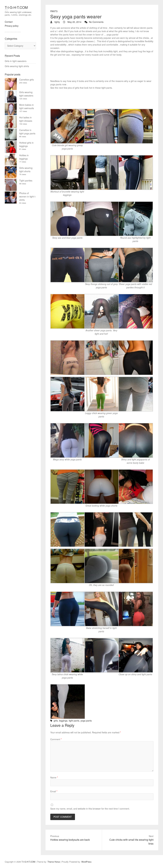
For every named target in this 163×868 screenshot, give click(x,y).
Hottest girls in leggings (26, 144)
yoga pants (86, 720)
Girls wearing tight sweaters (26, 94)
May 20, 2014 (74, 21)
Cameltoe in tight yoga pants (27, 131)
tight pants (74, 720)
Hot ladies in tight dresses (25, 119)
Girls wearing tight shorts (25, 169)
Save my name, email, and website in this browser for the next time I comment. (90, 808)
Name (54, 777)
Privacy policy (11, 25)
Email (53, 791)
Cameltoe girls (26, 79)
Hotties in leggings (24, 157)
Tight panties (25, 180)
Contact (9, 21)
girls (56, 720)
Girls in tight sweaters (15, 61)
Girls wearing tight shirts (17, 66)
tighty (57, 21)
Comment (56, 739)
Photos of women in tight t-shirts (27, 196)
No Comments (96, 21)
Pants (53, 11)
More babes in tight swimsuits (26, 106)
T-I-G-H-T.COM (16, 7)
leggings (63, 720)
